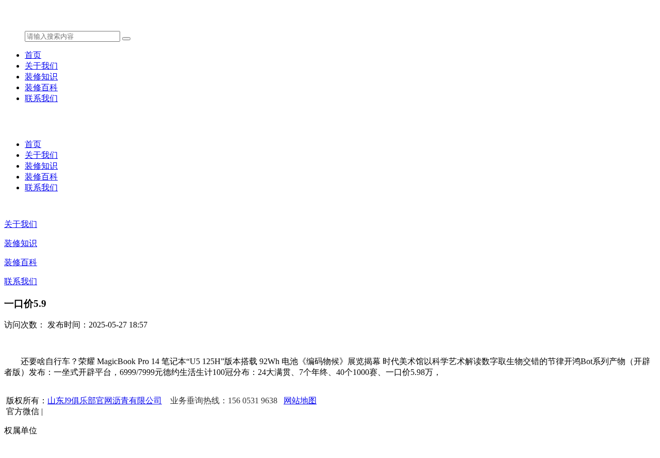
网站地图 (300, 400)
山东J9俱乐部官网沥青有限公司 (104, 400)
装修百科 (41, 87)
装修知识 (41, 76)
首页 (33, 55)
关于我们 (41, 65)
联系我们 (41, 98)
